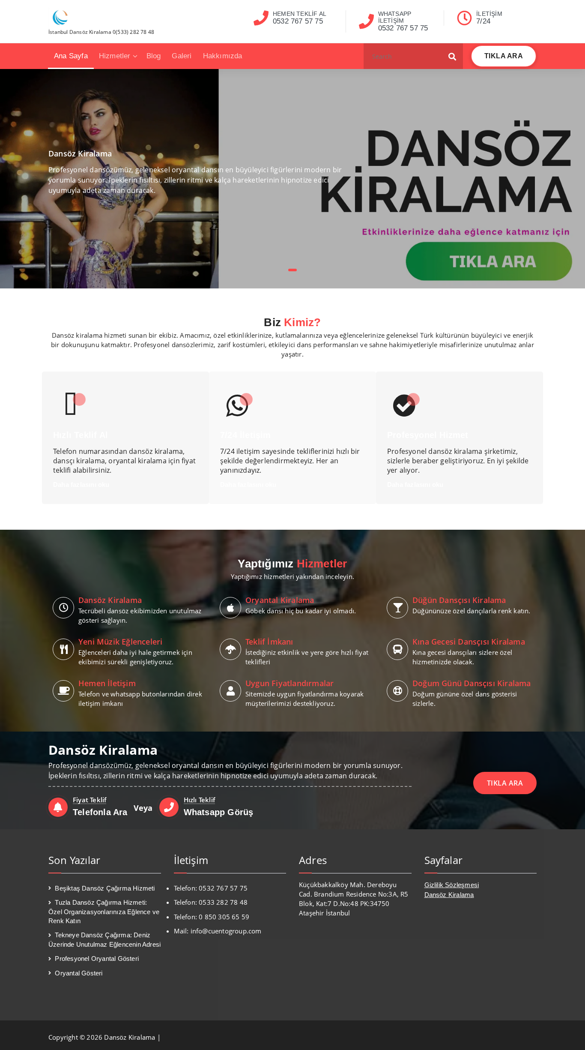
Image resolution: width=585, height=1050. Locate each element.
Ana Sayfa (71, 56)
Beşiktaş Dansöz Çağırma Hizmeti (105, 888)
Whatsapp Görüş (219, 812)
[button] (452, 56)
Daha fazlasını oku (81, 484)
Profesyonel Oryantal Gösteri (97, 958)
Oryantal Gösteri (78, 973)
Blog (153, 56)
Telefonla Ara (100, 812)
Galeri (181, 56)
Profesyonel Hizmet (428, 435)
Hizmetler (115, 56)
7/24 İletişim (245, 435)
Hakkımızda (222, 56)
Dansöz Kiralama (449, 894)
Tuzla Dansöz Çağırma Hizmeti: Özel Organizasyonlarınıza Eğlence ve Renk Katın (103, 911)
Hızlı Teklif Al (80, 435)
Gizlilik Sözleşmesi (451, 884)
